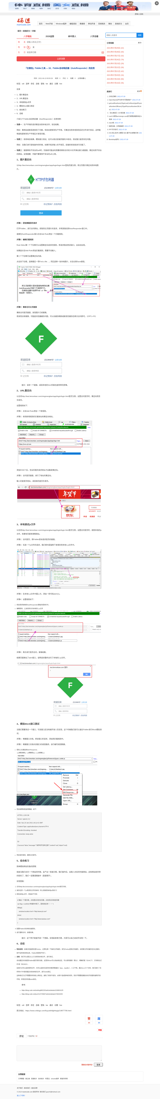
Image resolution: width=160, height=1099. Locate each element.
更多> (140, 43)
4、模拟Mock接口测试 (25, 106)
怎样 (27, 84)
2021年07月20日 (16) (115, 75)
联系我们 (27, 1088)
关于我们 (20, 1088)
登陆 (42, 84)
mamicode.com (27, 1092)
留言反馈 (34, 1088)
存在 (32, 84)
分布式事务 (117, 96)
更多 (138, 91)
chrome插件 (55, 1079)
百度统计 (34, 1079)
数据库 (82, 24)
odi (23, 84)
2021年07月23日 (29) (115, 63)
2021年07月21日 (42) (115, 71)
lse (47, 84)
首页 (40, 24)
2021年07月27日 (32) (115, 56)
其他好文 (118, 24)
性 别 (22, 47)
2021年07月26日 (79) (115, 60)
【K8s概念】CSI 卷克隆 (121, 113)
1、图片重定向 (22, 95)
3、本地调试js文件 (24, 102)
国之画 (27, 1079)
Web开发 (49, 24)
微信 (110, 24)
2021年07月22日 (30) (115, 67)
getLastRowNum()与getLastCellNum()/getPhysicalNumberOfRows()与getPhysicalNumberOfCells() (125, 106)
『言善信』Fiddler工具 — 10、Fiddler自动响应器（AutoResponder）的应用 (46, 1000)
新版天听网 (64, 1079)
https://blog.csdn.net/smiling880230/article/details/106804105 (42, 990)
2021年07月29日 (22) (115, 48)
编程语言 (73, 24)
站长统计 (41, 1079)
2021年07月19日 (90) (115, 79)
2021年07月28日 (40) (115, 52)
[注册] (141, 14)
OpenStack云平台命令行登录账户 (124, 100)
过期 (56, 84)
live (61, 84)
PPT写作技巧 (118, 129)
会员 (127, 24)
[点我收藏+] (82, 78)
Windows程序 (61, 24)
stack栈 (116, 123)
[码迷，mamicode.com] (23, 25)
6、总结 (20, 113)
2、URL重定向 (22, 98)
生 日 (22, 52)
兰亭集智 (21, 1079)
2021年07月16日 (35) (115, 83)
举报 (100, 1030)
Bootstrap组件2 (118, 139)
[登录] (137, 14)
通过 (51, 84)
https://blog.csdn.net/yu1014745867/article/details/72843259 (42, 994)
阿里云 (47, 1079)
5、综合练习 (21, 110)
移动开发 (91, 24)
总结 (37, 84)
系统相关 (101, 24)
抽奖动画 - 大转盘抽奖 (120, 126)
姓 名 (22, 42)
